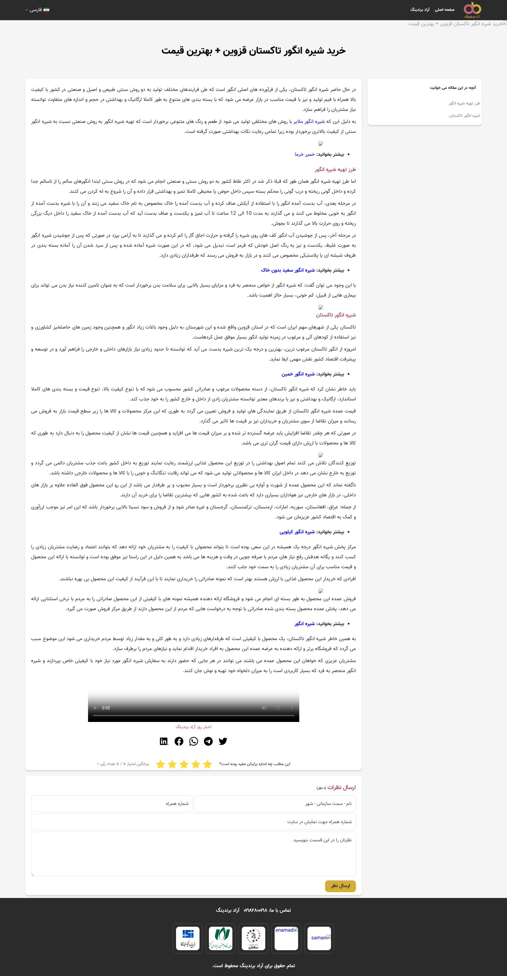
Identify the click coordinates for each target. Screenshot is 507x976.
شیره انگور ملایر (309, 122)
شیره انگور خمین (298, 374)
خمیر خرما (305, 154)
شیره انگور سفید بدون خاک (288, 270)
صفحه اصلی (444, 10)
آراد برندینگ (420, 10)
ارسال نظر (340, 886)
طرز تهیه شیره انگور (464, 103)
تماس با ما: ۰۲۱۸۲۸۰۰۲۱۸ (267, 910)
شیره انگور (305, 624)
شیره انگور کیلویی (297, 532)
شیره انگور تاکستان (464, 116)
